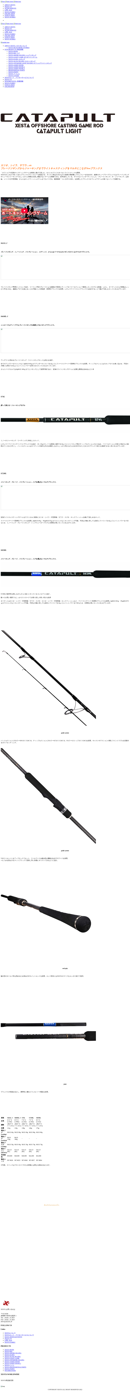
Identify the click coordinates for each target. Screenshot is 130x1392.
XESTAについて (10, 1333)
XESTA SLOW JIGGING (13, 1356)
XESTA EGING (10, 1355)
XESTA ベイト (9, 1365)
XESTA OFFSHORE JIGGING (14, 1360)
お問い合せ (8, 1340)
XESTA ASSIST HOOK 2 (13, 1363)
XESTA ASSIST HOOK (12, 1362)
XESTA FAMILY (10, 1342)
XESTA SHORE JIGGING (13, 1353)
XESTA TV (8, 1338)
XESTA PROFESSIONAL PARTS (15, 1367)
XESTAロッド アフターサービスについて (19, 1335)
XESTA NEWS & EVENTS (13, 1337)
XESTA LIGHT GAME (12, 1358)
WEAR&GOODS (10, 1370)
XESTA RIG (8, 1351)
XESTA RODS (9, 1349)
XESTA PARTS (9, 1369)
